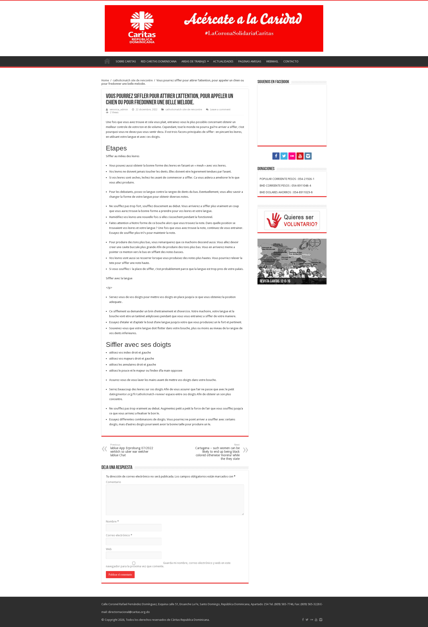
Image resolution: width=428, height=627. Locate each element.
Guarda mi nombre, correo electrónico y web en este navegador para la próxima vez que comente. (168, 564)
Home (105, 80)
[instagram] (308, 156)
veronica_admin (119, 109)
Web (109, 549)
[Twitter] (284, 156)
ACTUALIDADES (223, 61)
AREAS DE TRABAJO (193, 61)
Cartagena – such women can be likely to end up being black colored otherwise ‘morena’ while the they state (217, 451)
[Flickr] (292, 156)
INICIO (107, 61)
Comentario (113, 482)
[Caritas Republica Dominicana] (214, 27)
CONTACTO (290, 61)
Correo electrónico (119, 535)
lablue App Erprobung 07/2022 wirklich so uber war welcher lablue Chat (131, 450)
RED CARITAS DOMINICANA (159, 61)
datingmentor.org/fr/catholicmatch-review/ (137, 394)
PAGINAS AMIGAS (249, 61)
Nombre (112, 521)
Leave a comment (220, 109)
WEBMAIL (272, 61)
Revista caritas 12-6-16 (275, 282)
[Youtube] (300, 156)
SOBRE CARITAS (126, 61)
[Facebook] (276, 156)
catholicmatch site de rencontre (133, 80)
